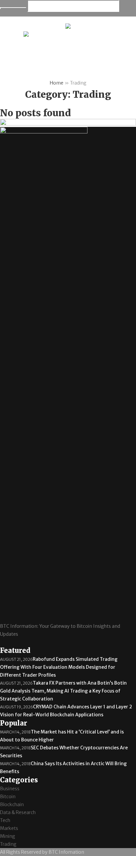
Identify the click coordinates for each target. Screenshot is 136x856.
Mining (7, 836)
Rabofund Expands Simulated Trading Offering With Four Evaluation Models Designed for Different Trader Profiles (59, 667)
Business (9, 789)
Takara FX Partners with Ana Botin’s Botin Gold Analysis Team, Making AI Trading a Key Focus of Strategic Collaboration (63, 691)
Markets (9, 828)
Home (56, 83)
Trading (8, 844)
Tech (5, 820)
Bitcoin (8, 797)
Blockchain (12, 804)
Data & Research (18, 812)
